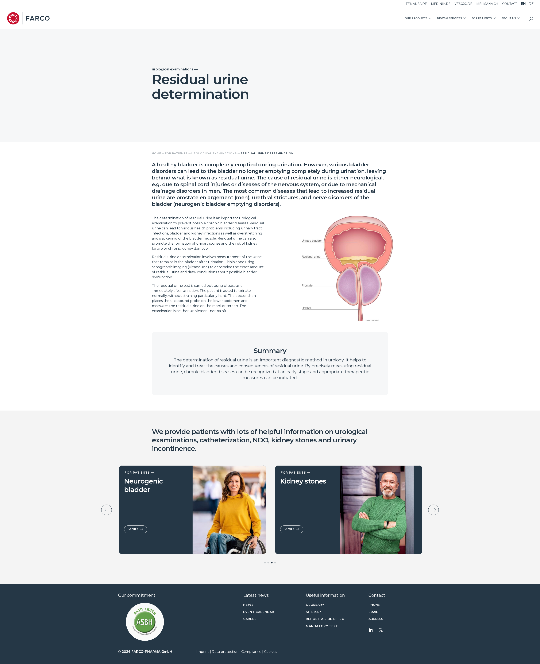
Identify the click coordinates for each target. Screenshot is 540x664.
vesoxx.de (463, 4)
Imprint (202, 652)
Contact (509, 4)
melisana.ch (487, 4)
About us (508, 18)
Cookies (270, 652)
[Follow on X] (381, 630)
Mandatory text (322, 626)
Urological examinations (214, 153)
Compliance (251, 652)
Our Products (416, 18)
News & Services (449, 18)
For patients (482, 18)
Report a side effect (326, 619)
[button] (144, 622)
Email (373, 612)
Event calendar (258, 612)
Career (250, 619)
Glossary (315, 605)
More (133, 529)
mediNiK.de (441, 4)
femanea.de (416, 4)
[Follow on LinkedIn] (370, 630)
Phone (374, 605)
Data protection (225, 652)
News (248, 605)
